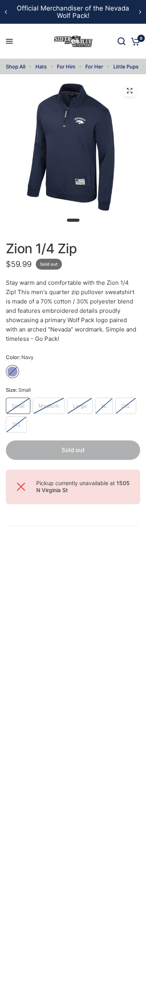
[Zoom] (129, 90)
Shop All (15, 66)
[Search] (121, 41)
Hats (41, 66)
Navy (12, 371)
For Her (94, 66)
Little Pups (126, 66)
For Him (66, 66)
